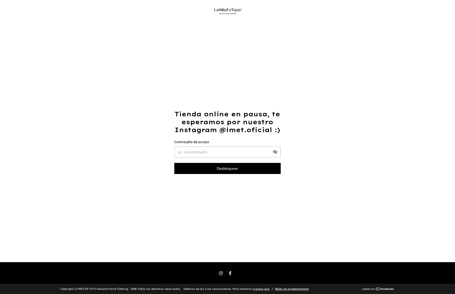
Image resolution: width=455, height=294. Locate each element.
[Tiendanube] (378, 289)
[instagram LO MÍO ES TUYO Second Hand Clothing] (221, 273)
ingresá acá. (261, 289)
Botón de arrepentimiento (292, 289)
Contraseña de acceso (191, 142)
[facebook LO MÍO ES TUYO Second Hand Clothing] (230, 273)
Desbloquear (227, 168)
